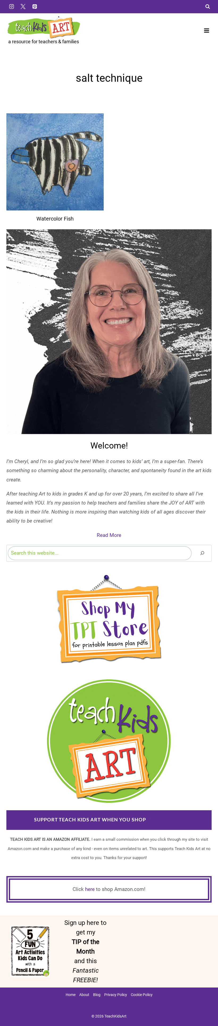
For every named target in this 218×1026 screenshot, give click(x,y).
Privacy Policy (115, 995)
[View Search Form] (208, 7)
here (90, 889)
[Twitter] (23, 6)
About (84, 995)
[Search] (202, 553)
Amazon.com (165, 820)
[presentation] (55, 161)
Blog (96, 995)
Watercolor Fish (55, 218)
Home (71, 995)
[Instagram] (11, 6)
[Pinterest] (35, 6)
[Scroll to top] (205, 1005)
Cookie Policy (142, 995)
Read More (109, 535)
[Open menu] (206, 30)
